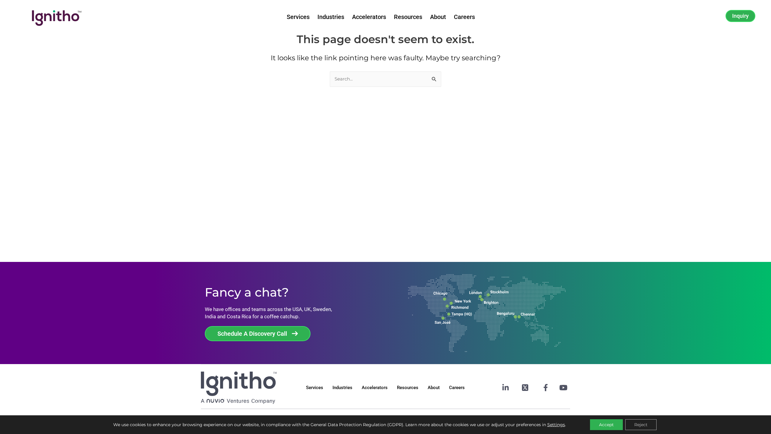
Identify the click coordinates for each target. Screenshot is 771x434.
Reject (641, 424)
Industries (330, 16)
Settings (556, 424)
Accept (606, 424)
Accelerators (369, 16)
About (438, 16)
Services (298, 16)
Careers (464, 16)
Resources (408, 16)
